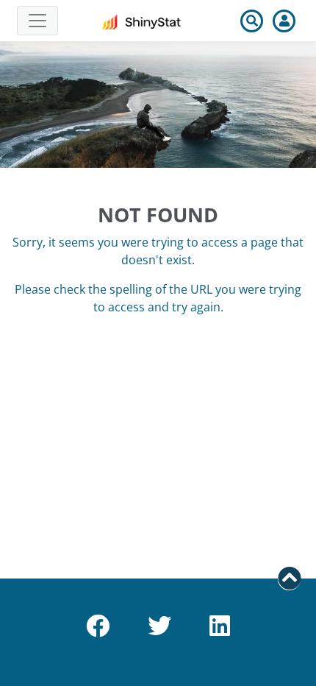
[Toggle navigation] (37, 20)
